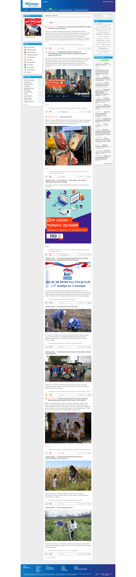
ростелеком (100, 40)
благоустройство (61, 391)
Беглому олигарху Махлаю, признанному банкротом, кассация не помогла (103, 139)
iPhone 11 (88, 120)
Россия (108, 38)
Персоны (38, 570)
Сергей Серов (74, 249)
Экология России (53, 343)
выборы (106, 24)
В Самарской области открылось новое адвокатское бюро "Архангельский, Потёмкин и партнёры (102, 92)
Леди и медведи (31, 57)
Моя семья (30, 59)
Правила (63, 569)
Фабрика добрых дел (57, 449)
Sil (62, 302)
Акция (51, 449)
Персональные (50, 569)
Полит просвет (31, 69)
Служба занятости (105, 44)
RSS (111, 163)
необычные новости (57, 171)
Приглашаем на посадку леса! (67, 306)
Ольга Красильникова (68, 449)
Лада (97, 30)
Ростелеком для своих (55, 251)
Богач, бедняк (30, 47)
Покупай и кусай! (66, 117)
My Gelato (83, 171)
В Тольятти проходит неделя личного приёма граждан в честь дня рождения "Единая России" (66, 259)
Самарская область (101, 42)
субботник (88, 391)
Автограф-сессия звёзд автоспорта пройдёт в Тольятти (103, 106)
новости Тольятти (103, 34)
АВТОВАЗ (100, 24)
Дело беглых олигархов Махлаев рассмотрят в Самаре (103, 152)
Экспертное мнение (29, 80)
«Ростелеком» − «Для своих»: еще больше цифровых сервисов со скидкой (65, 181)
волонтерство (74, 391)
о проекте (45, 1)
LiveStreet (107, 574)
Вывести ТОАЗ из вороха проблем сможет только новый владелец (103, 157)
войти (104, 1)
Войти (25, 566)
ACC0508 (98, 138)
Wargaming (68, 108)
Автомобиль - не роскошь (101, 86)
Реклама (76, 567)
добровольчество (82, 391)
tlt (95, 24)
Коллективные (50, 567)
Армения (79, 171)
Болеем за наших (31, 49)
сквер (66, 391)
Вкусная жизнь (28, 91)
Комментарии (105, 60)
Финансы (104, 95)
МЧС (105, 30)
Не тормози (30, 64)
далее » (47, 41)
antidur (98, 118)
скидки (68, 249)
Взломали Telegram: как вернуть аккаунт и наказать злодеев (102, 78)
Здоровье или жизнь (32, 54)
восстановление (74, 343)
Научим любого (31, 62)
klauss (63, 48)
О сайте (63, 567)
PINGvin (98, 77)
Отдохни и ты (30, 67)
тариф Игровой (59, 108)
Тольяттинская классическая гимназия (76, 44)
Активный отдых (28, 84)
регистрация (110, 1)
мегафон (101, 30)
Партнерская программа (80, 569)
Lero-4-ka (98, 104)
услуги (47, 10)
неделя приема (67, 299)
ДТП (101, 28)
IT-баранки (27, 86)
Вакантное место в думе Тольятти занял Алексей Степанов (103, 120)
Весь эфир (106, 163)
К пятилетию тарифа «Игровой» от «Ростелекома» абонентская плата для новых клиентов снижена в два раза (67, 53)
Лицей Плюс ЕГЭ (81, 249)
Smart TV (88, 249)
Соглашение (64, 570)
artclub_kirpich (30, 37)
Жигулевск (105, 28)
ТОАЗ (107, 46)
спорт (98, 46)
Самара (57, 249)
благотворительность (57, 44)
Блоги (37, 569)
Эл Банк (105, 52)
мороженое (70, 171)
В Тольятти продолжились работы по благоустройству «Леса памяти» (64, 457)
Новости (38, 567)
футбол (101, 52)
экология (80, 343)
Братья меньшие (31, 52)
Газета (38, 571)
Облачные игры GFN (76, 108)
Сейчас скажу (27, 82)
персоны (54, 10)
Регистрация (26, 567)
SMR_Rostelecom (64, 111)
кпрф (110, 28)
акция (51, 44)
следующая (53, 557)
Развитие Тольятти (29, 101)
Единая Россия (53, 299)
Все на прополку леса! (64, 507)
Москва (51, 171)
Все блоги (26, 104)
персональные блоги (81, 10)
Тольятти (65, 44)
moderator (63, 176)
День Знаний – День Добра (79, 449)
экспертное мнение (37, 10)
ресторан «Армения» (59, 173)
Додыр (26, 94)
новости (26, 10)
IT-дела (29, 72)
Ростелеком (52, 108)
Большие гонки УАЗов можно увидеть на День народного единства (102, 84)
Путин (104, 38)
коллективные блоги (65, 10)
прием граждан (60, 299)
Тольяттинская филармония (103, 50)
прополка (72, 500)
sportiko (62, 453)
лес (66, 343)
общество (100, 36)
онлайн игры (84, 108)
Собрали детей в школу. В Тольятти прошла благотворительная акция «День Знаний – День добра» (68, 399)
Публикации (98, 60)
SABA (97, 68)
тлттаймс (103, 46)
